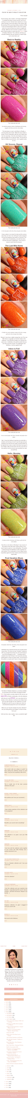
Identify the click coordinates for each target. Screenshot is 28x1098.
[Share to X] (10, 751)
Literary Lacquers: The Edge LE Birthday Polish (13, 1058)
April (8, 1073)
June (8, 1069)
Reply (5, 774)
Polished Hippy (8, 872)
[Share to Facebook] (12, 751)
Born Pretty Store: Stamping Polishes (15, 1045)
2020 (7, 1004)
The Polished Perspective (11, 859)
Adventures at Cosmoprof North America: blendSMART (13, 1049)
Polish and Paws (9, 780)
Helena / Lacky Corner (10, 793)
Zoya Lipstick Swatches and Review (14, 1037)
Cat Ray (6, 901)
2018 (7, 1008)
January (9, 1079)
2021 (7, 1002)
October (9, 1017)
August (9, 1066)
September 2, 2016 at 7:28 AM (11, 845)
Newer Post (4, 946)
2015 (7, 1081)
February (9, 1077)
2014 (7, 1083)
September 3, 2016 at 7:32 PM (11, 885)
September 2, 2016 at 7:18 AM (11, 832)
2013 (7, 1085)
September (10, 1019)
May (8, 1071)
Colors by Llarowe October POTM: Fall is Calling (15, 1021)
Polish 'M (22, 31)
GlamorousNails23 (9, 765)
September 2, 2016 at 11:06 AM (11, 860)
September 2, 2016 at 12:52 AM (11, 794)
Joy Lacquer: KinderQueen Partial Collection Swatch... (14, 1052)
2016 (7, 1011)
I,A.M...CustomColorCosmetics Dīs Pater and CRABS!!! (14, 1061)
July (8, 1067)
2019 (7, 1006)
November (10, 1015)
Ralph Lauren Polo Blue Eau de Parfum (13, 1035)
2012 (7, 1087)
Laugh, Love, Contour (9, 1094)
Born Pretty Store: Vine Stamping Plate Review (14, 1042)
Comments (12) (14, 754)
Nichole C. (7, 914)
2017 (7, 1009)
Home (14, 946)
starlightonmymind (9, 884)
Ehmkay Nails (8, 805)
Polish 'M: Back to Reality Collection (15, 1063)
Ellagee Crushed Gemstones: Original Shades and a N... (15, 1027)
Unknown (6, 818)
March (9, 1075)
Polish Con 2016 (10, 1032)
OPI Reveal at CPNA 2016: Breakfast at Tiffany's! (15, 1024)
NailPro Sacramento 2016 (12, 1047)
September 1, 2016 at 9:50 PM (11, 766)
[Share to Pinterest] (14, 751)
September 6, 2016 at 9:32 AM (11, 915)
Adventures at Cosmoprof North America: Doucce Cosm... (13, 1030)
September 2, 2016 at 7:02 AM (11, 820)
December (10, 1013)
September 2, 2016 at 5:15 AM (11, 806)
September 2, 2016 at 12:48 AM (11, 781)
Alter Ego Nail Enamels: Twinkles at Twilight (14, 1040)
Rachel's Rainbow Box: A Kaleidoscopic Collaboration (13, 1055)
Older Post (24, 946)
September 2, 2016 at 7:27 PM (11, 873)
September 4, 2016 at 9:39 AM (11, 902)
